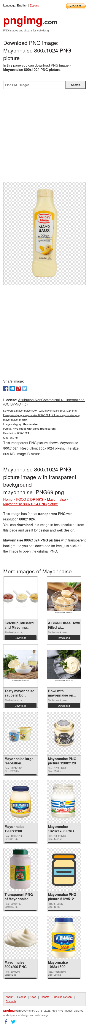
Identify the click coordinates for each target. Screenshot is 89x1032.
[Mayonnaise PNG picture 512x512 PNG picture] (64, 870)
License (21, 997)
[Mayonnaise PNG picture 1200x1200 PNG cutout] (64, 734)
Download (20, 637)
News (33, 997)
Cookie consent (63, 997)
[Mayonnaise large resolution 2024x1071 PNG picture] (21, 733)
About (9, 997)
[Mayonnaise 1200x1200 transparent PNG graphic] (21, 802)
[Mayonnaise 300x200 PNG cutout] (21, 937)
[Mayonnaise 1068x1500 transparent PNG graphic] (64, 937)
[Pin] (18, 388)
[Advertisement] (44, 137)
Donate (45, 997)
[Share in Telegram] (12, 388)
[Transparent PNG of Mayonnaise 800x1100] (20, 869)
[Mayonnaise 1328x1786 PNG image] (64, 801)
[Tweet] (24, 388)
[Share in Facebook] (5, 388)
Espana (34, 5)
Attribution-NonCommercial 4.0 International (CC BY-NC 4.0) (44, 402)
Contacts (11, 1001)
